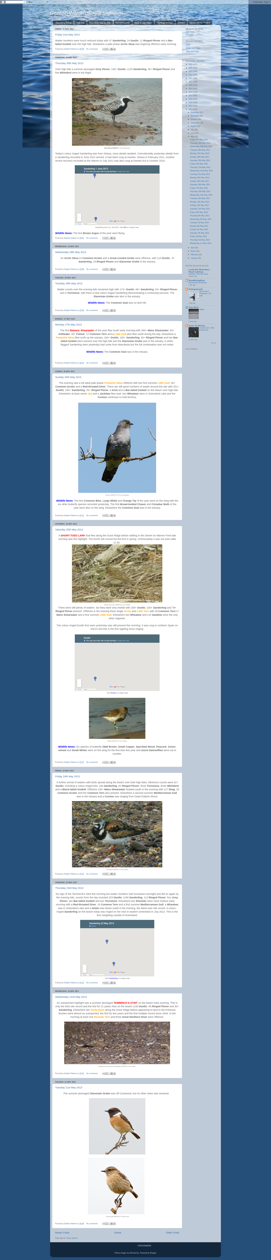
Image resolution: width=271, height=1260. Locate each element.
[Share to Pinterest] (114, 49)
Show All (213, 343)
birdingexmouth (196, 289)
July (193, 130)
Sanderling (113, 978)
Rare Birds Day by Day (100, 23)
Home (117, 1232)
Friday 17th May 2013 (199, 188)
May (193, 137)
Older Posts (172, 1232)
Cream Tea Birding (197, 326)
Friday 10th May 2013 (199, 212)
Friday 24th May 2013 (67, 776)
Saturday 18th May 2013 (200, 185)
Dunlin (113, 693)
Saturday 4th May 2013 (199, 233)
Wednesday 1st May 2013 (200, 243)
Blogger (153, 1253)
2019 (192, 32)
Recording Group (63, 23)
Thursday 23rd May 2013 (69, 888)
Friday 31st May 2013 (67, 34)
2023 (191, 75)
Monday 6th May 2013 (199, 226)
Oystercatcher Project (200, 23)
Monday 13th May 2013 (199, 202)
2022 (191, 78)
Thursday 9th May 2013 (199, 216)
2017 (192, 35)
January (194, 258)
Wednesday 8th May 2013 (200, 219)
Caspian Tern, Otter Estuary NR (206, 329)
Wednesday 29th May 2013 (70, 252)
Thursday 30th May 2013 (69, 63)
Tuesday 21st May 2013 (68, 1087)
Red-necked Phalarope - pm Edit (205, 293)
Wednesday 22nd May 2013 (71, 997)
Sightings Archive (165, 23)
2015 (197, 52)
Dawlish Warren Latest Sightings (86, 13)
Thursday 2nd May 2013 (200, 240)
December (195, 112)
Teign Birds (194, 307)
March (193, 251)
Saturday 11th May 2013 (200, 209)
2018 (188, 35)
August (194, 126)
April (193, 248)
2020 (188, 32)
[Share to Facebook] (111, 49)
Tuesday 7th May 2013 (199, 223)
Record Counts (123, 23)
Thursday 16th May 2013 (200, 191)
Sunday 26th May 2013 (68, 377)
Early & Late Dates (143, 23)
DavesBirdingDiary (197, 281)
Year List (80, 23)
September (195, 123)
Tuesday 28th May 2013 (68, 283)
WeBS (201, 310)
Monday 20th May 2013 (199, 178)
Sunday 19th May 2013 (199, 181)
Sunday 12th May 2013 (199, 205)
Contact (181, 23)
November (195, 116)
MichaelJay (134, 1253)
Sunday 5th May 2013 (199, 229)
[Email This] (103, 49)
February (194, 255)
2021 (191, 82)
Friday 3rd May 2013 (198, 236)
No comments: (92, 49)
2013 (188, 52)
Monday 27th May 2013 (68, 324)
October (194, 119)
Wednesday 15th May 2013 (201, 195)
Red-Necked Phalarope (198, 283)
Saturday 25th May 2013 (69, 529)
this (125, 227)
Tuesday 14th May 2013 (200, 198)
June (193, 133)
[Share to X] (109, 49)
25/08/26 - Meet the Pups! (198, 274)
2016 (188, 48)
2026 (191, 65)
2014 (192, 52)
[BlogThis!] (106, 49)
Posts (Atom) (71, 1238)
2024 (191, 71)
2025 (191, 68)
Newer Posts (62, 1232)
